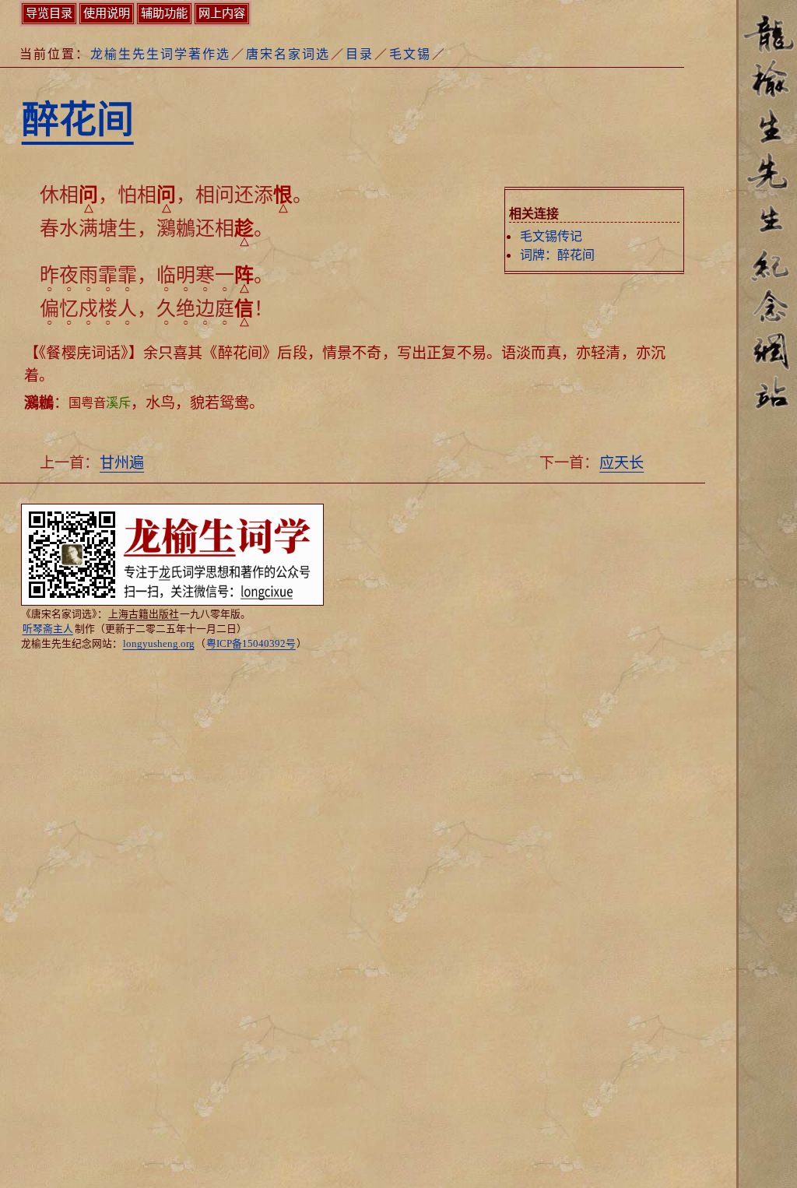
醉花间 (78, 119)
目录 (360, 54)
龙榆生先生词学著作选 (160, 54)
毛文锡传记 (551, 236)
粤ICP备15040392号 (251, 643)
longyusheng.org (159, 643)
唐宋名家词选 (288, 54)
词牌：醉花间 (557, 255)
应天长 (621, 463)
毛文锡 (410, 54)
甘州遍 (122, 463)
